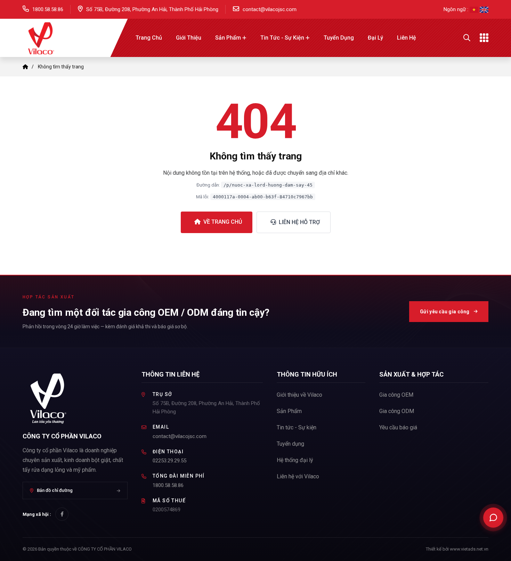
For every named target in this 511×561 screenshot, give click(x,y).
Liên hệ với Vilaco (298, 476)
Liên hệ (406, 37)
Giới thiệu (188, 37)
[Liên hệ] (493, 518)
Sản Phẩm (228, 37)
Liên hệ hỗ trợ (298, 222)
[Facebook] (61, 514)
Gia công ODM (396, 411)
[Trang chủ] (25, 66)
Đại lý (375, 37)
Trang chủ (149, 37)
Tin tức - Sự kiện (282, 37)
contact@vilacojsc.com (270, 9)
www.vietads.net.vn (469, 549)
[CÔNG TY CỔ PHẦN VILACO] (40, 37)
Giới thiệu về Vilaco (299, 394)
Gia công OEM (396, 394)
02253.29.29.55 (169, 460)
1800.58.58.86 (47, 9)
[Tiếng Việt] (475, 9)
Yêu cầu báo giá (398, 427)
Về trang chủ (222, 221)
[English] (484, 9)
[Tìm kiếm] (466, 38)
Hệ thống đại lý (295, 460)
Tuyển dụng (339, 37)
